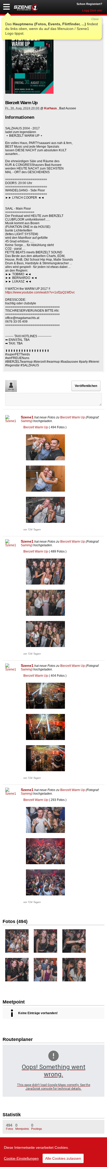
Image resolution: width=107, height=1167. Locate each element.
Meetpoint (14, 1002)
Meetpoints (22, 1126)
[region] (53, 1152)
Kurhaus (50, 108)
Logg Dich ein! (92, 10)
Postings (36, 1126)
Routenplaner (18, 1039)
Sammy (26, 421)
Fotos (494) (15, 921)
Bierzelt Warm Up (72, 417)
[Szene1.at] (26, 7)
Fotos (9, 1126)
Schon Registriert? (89, 3)
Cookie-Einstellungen (21, 1158)
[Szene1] (11, 421)
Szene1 (27, 417)
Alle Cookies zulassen (63, 1158)
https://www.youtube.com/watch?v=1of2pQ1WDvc (40, 292)
